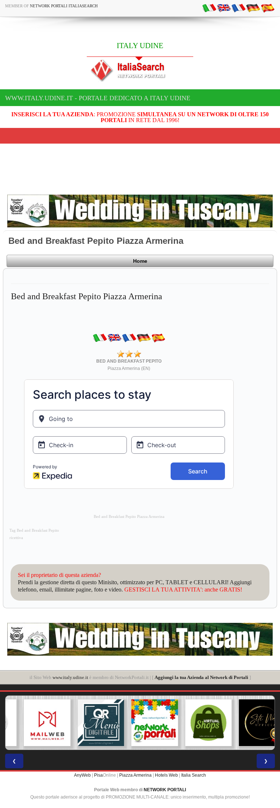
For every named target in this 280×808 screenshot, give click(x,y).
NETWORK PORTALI (165, 789)
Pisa (98, 775)
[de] (253, 7)
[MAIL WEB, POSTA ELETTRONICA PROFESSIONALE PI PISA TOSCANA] (32, 722)
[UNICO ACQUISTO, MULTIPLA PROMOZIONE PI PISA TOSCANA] (140, 722)
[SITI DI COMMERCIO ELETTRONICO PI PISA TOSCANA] (194, 722)
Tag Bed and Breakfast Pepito (34, 530)
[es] (267, 7)
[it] (209, 7)
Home (140, 261)
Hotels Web (166, 775)
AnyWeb (82, 775)
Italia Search (193, 775)
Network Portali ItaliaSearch (64, 6)
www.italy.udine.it (70, 677)
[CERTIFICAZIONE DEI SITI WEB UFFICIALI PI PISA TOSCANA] (247, 722)
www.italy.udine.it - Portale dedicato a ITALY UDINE (97, 98)
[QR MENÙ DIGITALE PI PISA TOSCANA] (86, 722)
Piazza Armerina (135, 775)
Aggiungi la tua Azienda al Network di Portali (201, 677)
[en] (224, 7)
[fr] (238, 7)
